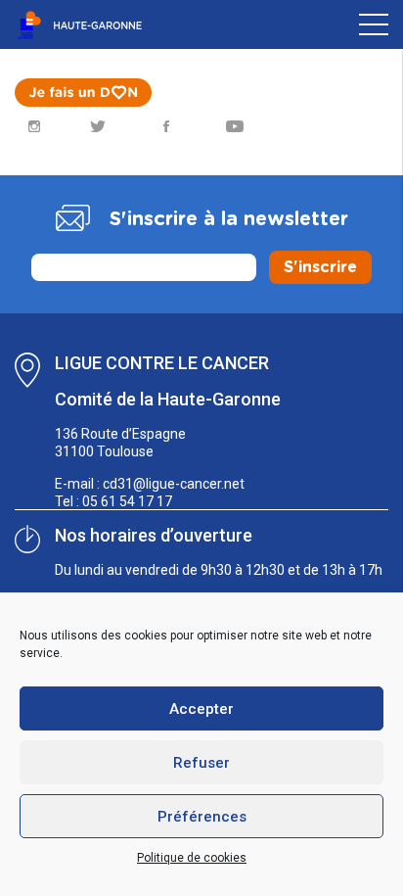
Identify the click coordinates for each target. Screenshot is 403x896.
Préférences (201, 816)
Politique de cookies (191, 858)
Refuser (201, 763)
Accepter (201, 709)
